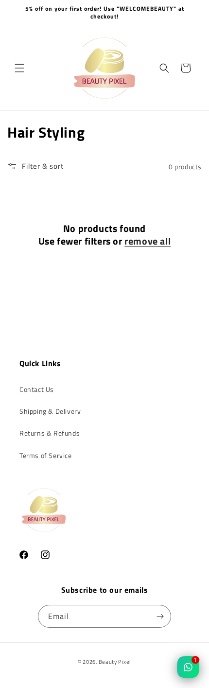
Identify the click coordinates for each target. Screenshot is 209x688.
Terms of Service (45, 455)
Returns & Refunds (49, 433)
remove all (147, 241)
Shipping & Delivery (50, 411)
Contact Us (36, 389)
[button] (19, 68)
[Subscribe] (160, 616)
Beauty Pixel (115, 662)
